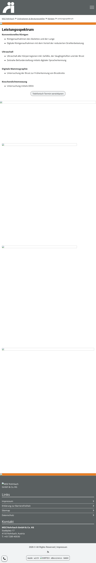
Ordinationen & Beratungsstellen (31, 18)
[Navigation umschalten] (92, 7)
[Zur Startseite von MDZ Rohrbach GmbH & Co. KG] (44, 7)
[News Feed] (48, 552)
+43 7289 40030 (12, 536)
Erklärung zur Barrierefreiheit (16, 505)
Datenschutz (8, 515)
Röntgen (51, 18)
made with (34, 558)
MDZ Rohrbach (8, 18)
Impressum (7, 501)
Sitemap (6, 510)
